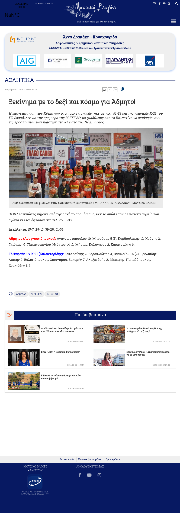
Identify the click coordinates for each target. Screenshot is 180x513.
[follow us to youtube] (164, 3)
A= (115, 89)
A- (110, 89)
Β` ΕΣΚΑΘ (52, 294)
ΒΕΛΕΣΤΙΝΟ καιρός (21, 12)
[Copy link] (122, 89)
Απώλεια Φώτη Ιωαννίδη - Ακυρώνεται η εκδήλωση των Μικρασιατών (62, 330)
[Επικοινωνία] (154, 3)
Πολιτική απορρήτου (90, 459)
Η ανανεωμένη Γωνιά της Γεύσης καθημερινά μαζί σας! (144, 330)
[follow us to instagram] (169, 3)
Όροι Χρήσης (113, 459)
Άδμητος (21, 294)
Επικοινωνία (67, 459)
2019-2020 (36, 294)
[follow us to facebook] (159, 3)
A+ (104, 90)
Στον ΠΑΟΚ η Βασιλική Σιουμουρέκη (60, 351)
